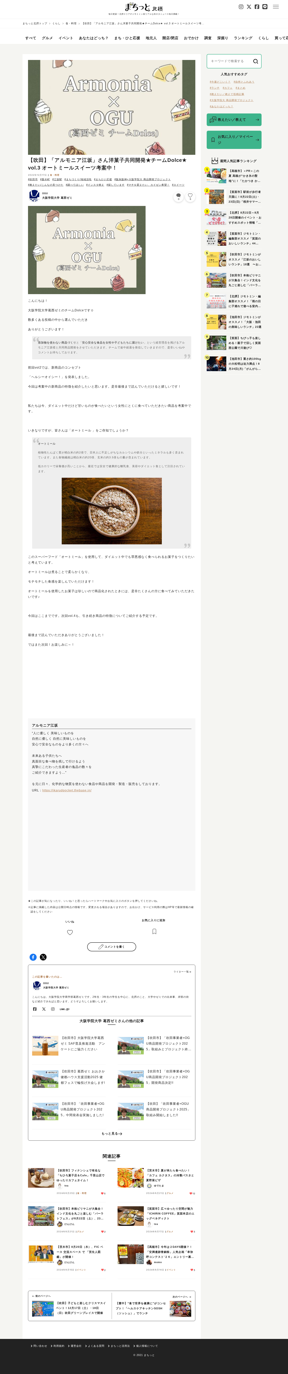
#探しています (116, 184)
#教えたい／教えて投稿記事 (227, 94)
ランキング (243, 38)
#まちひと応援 (103, 179)
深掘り (222, 38)
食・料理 (71, 23)
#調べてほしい (75, 184)
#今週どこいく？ (220, 81)
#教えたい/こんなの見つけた (45, 184)
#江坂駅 (57, 179)
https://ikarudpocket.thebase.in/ (66, 790)
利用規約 (58, 1345)
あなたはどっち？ (94, 38)
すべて (30, 38)
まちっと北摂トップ (35, 23)
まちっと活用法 (120, 1345)
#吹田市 (33, 179)
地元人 (151, 38)
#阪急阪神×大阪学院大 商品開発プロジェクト (142, 179)
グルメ (47, 38)
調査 (208, 38)
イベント (66, 38)
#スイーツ (178, 184)
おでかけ (191, 38)
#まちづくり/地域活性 (78, 179)
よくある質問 (96, 1345)
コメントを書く (114, 946)
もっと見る (109, 1133)
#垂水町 (45, 179)
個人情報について (147, 1345)
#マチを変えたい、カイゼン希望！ (148, 184)
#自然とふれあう (244, 81)
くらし (56, 23)
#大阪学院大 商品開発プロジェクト (232, 100)
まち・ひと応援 (127, 38)
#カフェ (228, 87)
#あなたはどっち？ (221, 106)
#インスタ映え (95, 184)
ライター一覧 (181, 971)
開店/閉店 (170, 38)
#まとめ (240, 87)
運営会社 (76, 1345)
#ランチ (215, 87)
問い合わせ (40, 1345)
